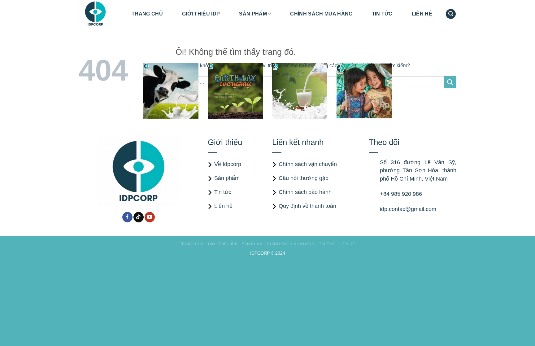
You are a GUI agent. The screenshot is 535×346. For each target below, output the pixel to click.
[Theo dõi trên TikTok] (138, 217)
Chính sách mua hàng (321, 13)
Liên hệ (422, 13)
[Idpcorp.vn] (100, 14)
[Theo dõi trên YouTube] (150, 217)
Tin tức (382, 13)
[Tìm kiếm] (451, 14)
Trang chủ (147, 13)
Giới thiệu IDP (201, 13)
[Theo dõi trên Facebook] (127, 217)
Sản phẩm (253, 13)
